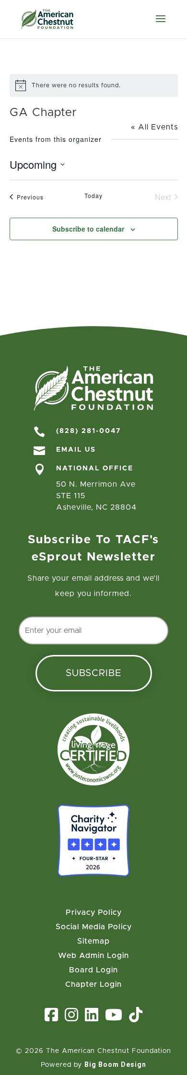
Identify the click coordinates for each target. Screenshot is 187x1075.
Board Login (93, 970)
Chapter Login (93, 984)
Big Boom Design (115, 1064)
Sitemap (93, 941)
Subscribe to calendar (88, 229)
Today (93, 195)
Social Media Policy (94, 927)
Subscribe (94, 673)
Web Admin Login (93, 955)
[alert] (94, 85)
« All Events (154, 127)
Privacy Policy (94, 912)
